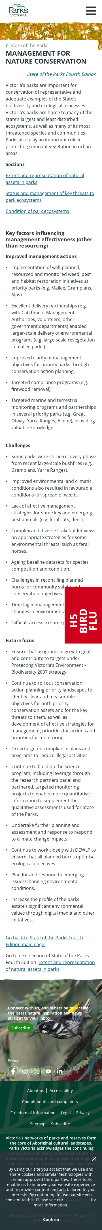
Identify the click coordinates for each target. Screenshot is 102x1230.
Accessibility (61, 1090)
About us (35, 1090)
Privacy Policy (77, 1199)
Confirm (51, 1219)
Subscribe (20, 1027)
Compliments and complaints (50, 1101)
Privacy (13, 1060)
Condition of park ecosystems (37, 211)
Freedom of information (33, 1112)
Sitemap (38, 1123)
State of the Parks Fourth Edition (61, 74)
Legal (66, 1112)
